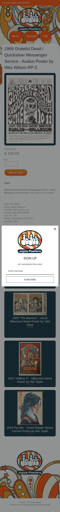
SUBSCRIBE (30, 279)
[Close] (55, 229)
